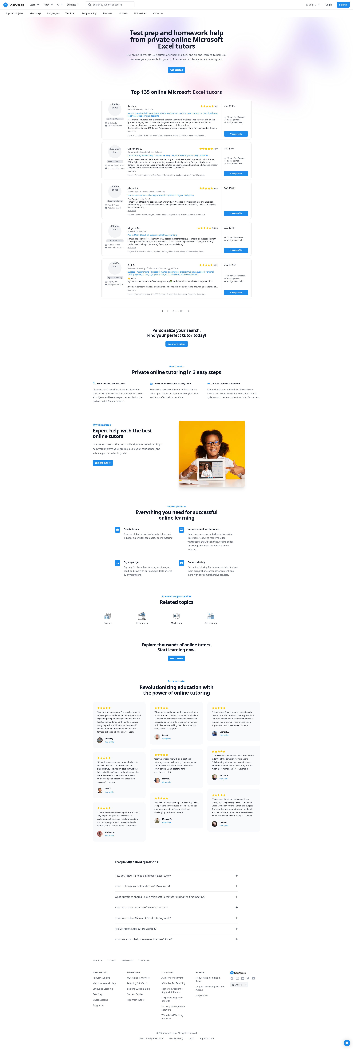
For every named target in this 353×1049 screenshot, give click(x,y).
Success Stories (135, 994)
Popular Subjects (101, 977)
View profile (236, 134)
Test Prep (97, 994)
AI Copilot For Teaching (173, 983)
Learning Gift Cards (137, 983)
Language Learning (103, 988)
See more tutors (176, 343)
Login (329, 4)
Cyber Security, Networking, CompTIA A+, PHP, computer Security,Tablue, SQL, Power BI (168, 155)
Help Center (202, 995)
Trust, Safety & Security (151, 1038)
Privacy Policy (176, 1038)
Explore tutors (103, 462)
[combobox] (111, 5)
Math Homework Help (104, 983)
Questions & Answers (138, 977)
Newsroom (127, 960)
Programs (98, 1005)
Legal (191, 1038)
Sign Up (343, 4)
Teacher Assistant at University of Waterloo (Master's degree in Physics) (161, 195)
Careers (112, 960)
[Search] (89, 4)
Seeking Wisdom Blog (138, 988)
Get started (176, 69)
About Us (97, 960)
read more (132, 131)
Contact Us (144, 960)
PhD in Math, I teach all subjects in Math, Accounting (152, 235)
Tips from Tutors (136, 999)
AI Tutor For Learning (172, 977)
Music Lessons (100, 999)
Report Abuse (207, 1038)
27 (181, 311)
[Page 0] (188, 311)
